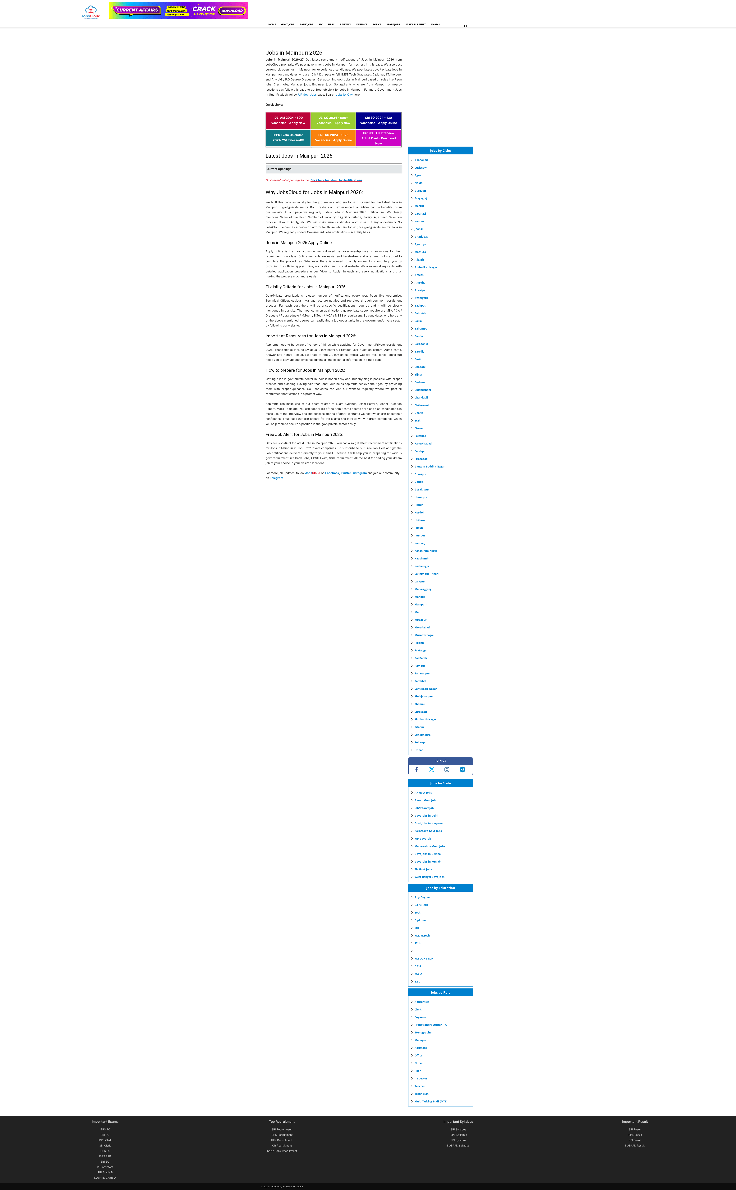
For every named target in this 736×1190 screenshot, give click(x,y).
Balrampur (422, 328)
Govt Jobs (287, 24)
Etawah (419, 428)
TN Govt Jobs (423, 869)
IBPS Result (635, 1134)
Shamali (420, 704)
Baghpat (420, 305)
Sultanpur (421, 742)
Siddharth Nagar (425, 719)
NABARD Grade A (105, 1177)
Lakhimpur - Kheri (427, 574)
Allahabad (421, 160)
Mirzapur (420, 620)
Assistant (421, 1048)
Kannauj (420, 543)
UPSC (331, 24)
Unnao (419, 750)
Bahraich (420, 313)
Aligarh (419, 259)
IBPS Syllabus (458, 1134)
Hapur (419, 505)
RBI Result (635, 1140)
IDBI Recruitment (281, 1140)
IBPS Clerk (105, 1140)
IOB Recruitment (281, 1145)
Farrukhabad (423, 443)
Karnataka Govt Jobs (428, 831)
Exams (435, 24)
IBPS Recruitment (282, 1134)
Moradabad (422, 627)
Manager (420, 1040)
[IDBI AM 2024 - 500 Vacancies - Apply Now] (288, 127)
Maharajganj (423, 589)
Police (377, 24)
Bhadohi (420, 367)
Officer (419, 1055)
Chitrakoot (422, 405)
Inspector (421, 1078)
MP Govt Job (423, 838)
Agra (418, 175)
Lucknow (421, 167)
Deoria (419, 413)
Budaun (420, 382)
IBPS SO (105, 1150)
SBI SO (105, 1161)
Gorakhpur (422, 489)
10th (418, 912)
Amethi (419, 275)
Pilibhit (419, 643)
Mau (417, 612)
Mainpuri (420, 604)
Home (272, 24)
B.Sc (417, 981)
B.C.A (418, 966)
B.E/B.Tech (421, 905)
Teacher (420, 1086)
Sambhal (420, 681)
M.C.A (418, 974)
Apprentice (422, 1002)
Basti (418, 359)
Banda (419, 336)
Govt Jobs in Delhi (426, 815)
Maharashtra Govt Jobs (430, 846)
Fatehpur (421, 451)
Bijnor (418, 374)
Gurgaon (420, 190)
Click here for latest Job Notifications (336, 180)
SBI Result (635, 1129)
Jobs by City (344, 94)
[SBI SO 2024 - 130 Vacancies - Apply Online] (378, 127)
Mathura (420, 252)
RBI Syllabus (458, 1140)
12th (418, 943)
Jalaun (419, 528)
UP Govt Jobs (307, 94)
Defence (361, 24)
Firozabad (421, 459)
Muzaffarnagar (424, 635)
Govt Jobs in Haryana (429, 823)
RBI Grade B (105, 1172)
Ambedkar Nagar (426, 267)
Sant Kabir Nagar (426, 689)
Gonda (419, 482)
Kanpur (419, 221)
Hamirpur (421, 497)
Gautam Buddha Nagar (430, 466)
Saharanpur (422, 673)
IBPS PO (105, 1129)
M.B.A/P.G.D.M (424, 958)
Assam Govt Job (425, 800)
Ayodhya (420, 244)
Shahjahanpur (424, 696)
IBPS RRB (105, 1156)
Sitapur (419, 727)
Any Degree (422, 897)
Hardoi (419, 512)
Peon (418, 1071)
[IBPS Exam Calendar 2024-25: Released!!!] (288, 144)
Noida (418, 183)
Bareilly (419, 351)
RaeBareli (421, 658)
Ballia (418, 321)
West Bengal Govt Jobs (429, 877)
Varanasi (420, 213)
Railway (345, 24)
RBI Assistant (105, 1167)
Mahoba (420, 597)
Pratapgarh (422, 650)
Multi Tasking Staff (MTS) (431, 1101)
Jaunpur (420, 535)
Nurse (418, 1063)
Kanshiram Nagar (426, 551)
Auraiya (420, 290)
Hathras (420, 520)
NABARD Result (635, 1145)
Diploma (420, 920)
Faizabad (420, 436)
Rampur (420, 666)
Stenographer (424, 1032)
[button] (465, 27)
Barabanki (421, 344)
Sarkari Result (415, 24)
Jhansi (419, 229)
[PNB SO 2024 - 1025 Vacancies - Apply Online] (333, 144)
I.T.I (417, 951)
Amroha (420, 282)
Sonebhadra (422, 734)
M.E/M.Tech (422, 935)
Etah (418, 420)
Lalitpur (420, 581)
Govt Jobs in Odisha (428, 854)
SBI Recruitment (282, 1129)
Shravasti (421, 712)
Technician (422, 1094)
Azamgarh (421, 298)
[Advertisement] (335, 39)
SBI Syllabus (458, 1129)
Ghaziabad (421, 236)
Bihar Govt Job (424, 808)
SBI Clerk (105, 1145)
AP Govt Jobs (423, 792)
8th (417, 928)
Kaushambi (422, 558)
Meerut (419, 206)
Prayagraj (421, 198)
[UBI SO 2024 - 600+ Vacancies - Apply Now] (333, 127)
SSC (321, 24)
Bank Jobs (306, 24)
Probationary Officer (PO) (431, 1025)
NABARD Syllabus (458, 1145)
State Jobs (393, 24)
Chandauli (421, 397)
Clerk (418, 1009)
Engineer (420, 1017)
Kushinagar (422, 566)
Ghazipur (420, 474)
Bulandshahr (423, 390)
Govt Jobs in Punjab (428, 861)
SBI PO (105, 1134)
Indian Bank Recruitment (281, 1150)
